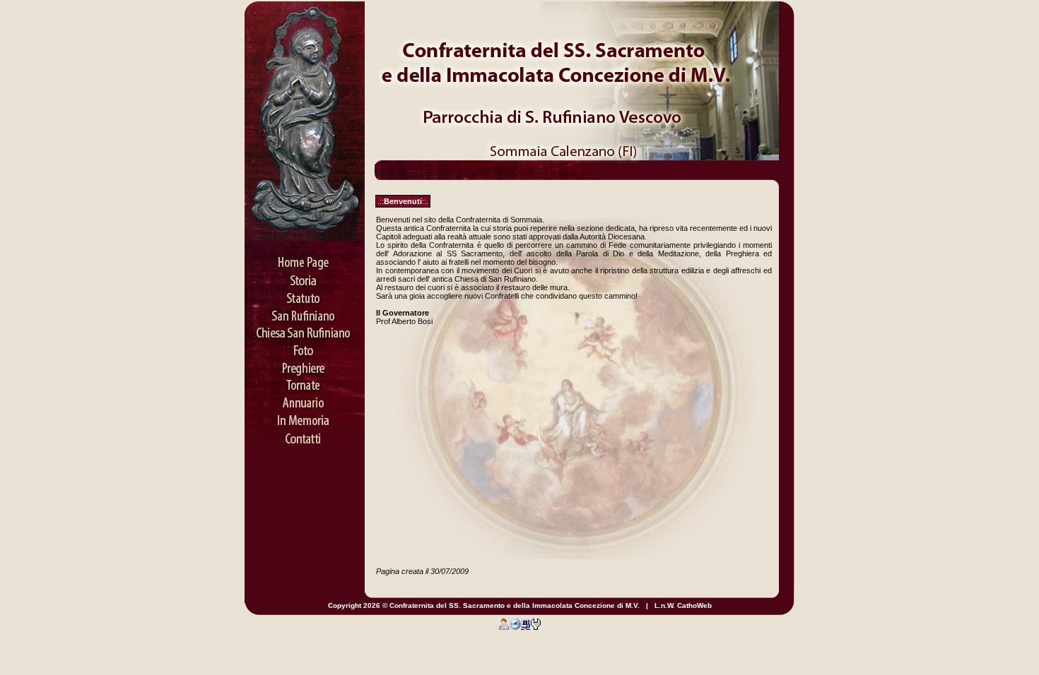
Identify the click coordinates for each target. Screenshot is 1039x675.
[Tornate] (305, 381)
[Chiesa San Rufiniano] (305, 328)
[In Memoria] (305, 416)
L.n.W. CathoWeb (683, 605)
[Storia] (305, 275)
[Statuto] (305, 293)
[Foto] (305, 346)
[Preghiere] (305, 363)
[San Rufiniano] (305, 310)
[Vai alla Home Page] (305, 257)
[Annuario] (305, 399)
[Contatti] (305, 434)
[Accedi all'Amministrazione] (504, 623)
